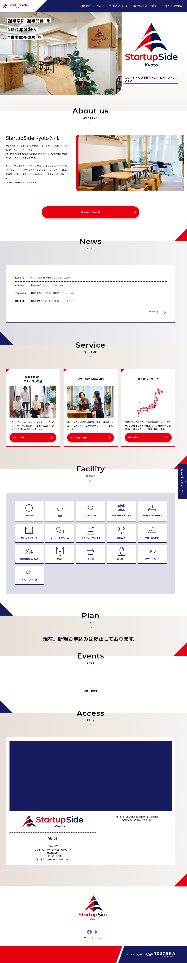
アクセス (178, 5)
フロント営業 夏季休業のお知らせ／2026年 (50, 277)
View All (154, 312)
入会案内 (165, 5)
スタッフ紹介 (18, 437)
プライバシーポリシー (93, 938)
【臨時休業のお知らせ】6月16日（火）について (52, 300)
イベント (153, 5)
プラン (125, 5)
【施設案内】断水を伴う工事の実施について (51, 285)
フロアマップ (138, 5)
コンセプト (87, 5)
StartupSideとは (90, 212)
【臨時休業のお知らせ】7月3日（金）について (52, 293)
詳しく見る (133, 437)
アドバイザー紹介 (78, 437)
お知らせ (100, 5)
